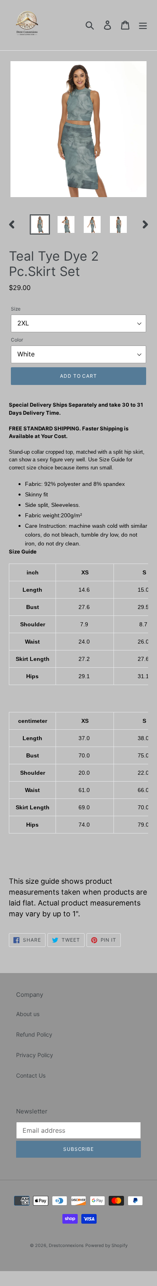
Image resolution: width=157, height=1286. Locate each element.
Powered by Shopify (106, 1245)
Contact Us (30, 1075)
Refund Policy (34, 1034)
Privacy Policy (34, 1054)
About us (27, 1013)
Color (17, 340)
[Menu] (143, 25)
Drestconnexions (66, 1245)
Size (16, 309)
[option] (40, 224)
